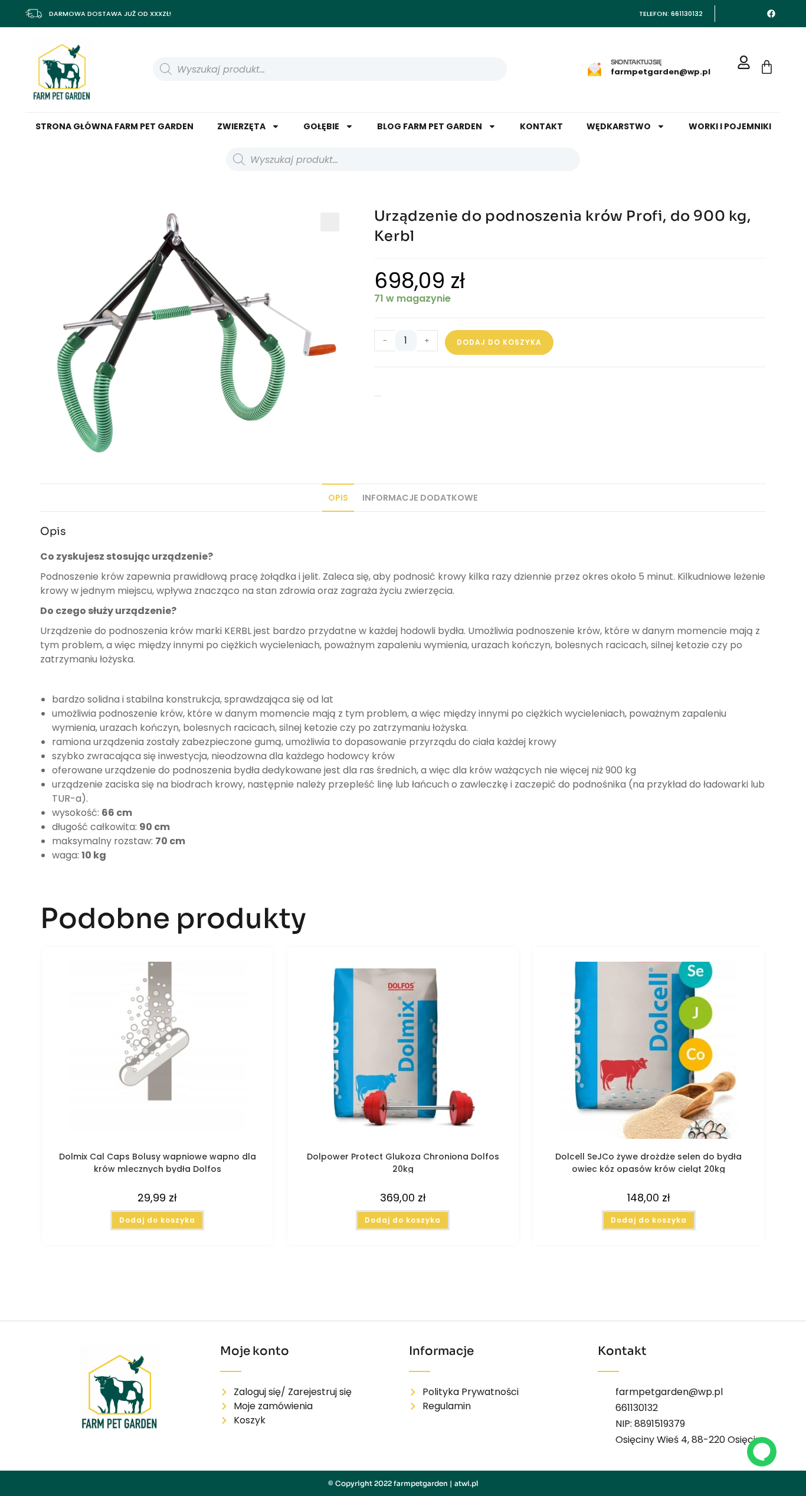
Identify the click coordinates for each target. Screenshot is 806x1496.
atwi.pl (466, 1483)
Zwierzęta (241, 126)
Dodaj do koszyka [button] (157, 1220)
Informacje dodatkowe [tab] (420, 498)
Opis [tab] (338, 498)
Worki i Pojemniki (730, 126)
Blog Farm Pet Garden (429, 126)
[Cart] (766, 67)
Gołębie (321, 126)
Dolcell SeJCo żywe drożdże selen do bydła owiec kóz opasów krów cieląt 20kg (648, 1162)
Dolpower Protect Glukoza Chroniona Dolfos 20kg (403, 1162)
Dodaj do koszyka (499, 342)
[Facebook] (771, 13)
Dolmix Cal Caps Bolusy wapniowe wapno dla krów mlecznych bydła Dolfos (157, 1162)
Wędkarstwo (619, 126)
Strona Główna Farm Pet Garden (114, 126)
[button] (329, 222)
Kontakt (541, 126)
